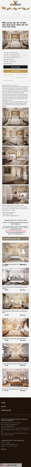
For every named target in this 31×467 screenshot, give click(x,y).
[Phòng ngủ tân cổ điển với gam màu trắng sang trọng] (15, 301)
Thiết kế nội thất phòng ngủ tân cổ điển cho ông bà (15, 389)
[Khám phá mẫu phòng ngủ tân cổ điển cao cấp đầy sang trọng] (15, 252)
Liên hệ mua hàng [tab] (8, 80)
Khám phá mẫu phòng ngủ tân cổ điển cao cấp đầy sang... (14, 264)
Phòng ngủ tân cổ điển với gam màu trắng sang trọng (14, 311)
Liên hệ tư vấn (15, 71)
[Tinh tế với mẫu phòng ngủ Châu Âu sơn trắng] (15, 352)
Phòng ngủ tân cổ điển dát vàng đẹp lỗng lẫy (14, 338)
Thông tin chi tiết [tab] (8, 74)
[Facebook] (12, 14)
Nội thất (3, 406)
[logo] (15, 3)
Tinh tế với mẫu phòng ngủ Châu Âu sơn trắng (14, 364)
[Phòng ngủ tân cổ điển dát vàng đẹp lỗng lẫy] (15, 327)
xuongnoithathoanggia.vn (12, 446)
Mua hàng (22, 265)
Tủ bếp (3, 403)
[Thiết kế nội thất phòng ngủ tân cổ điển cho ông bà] (15, 378)
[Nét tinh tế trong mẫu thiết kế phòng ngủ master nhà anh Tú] (15, 276)
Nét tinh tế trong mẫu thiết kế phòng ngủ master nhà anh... (14, 287)
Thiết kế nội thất (6, 410)
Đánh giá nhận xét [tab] (21, 77)
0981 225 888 (15, 67)
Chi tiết (6, 265)
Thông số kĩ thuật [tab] (21, 74)
